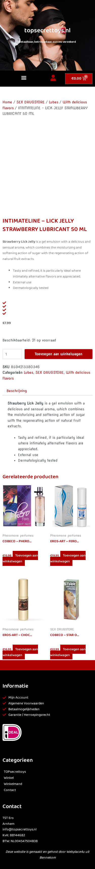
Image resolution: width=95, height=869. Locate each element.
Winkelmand (13, 784)
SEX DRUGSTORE (30, 102)
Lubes (53, 102)
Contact (10, 790)
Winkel (9, 778)
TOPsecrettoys (15, 772)
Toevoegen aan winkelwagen (58, 354)
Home (7, 102)
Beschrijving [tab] (17, 391)
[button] (24, 77)
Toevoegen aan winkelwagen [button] (20, 558)
